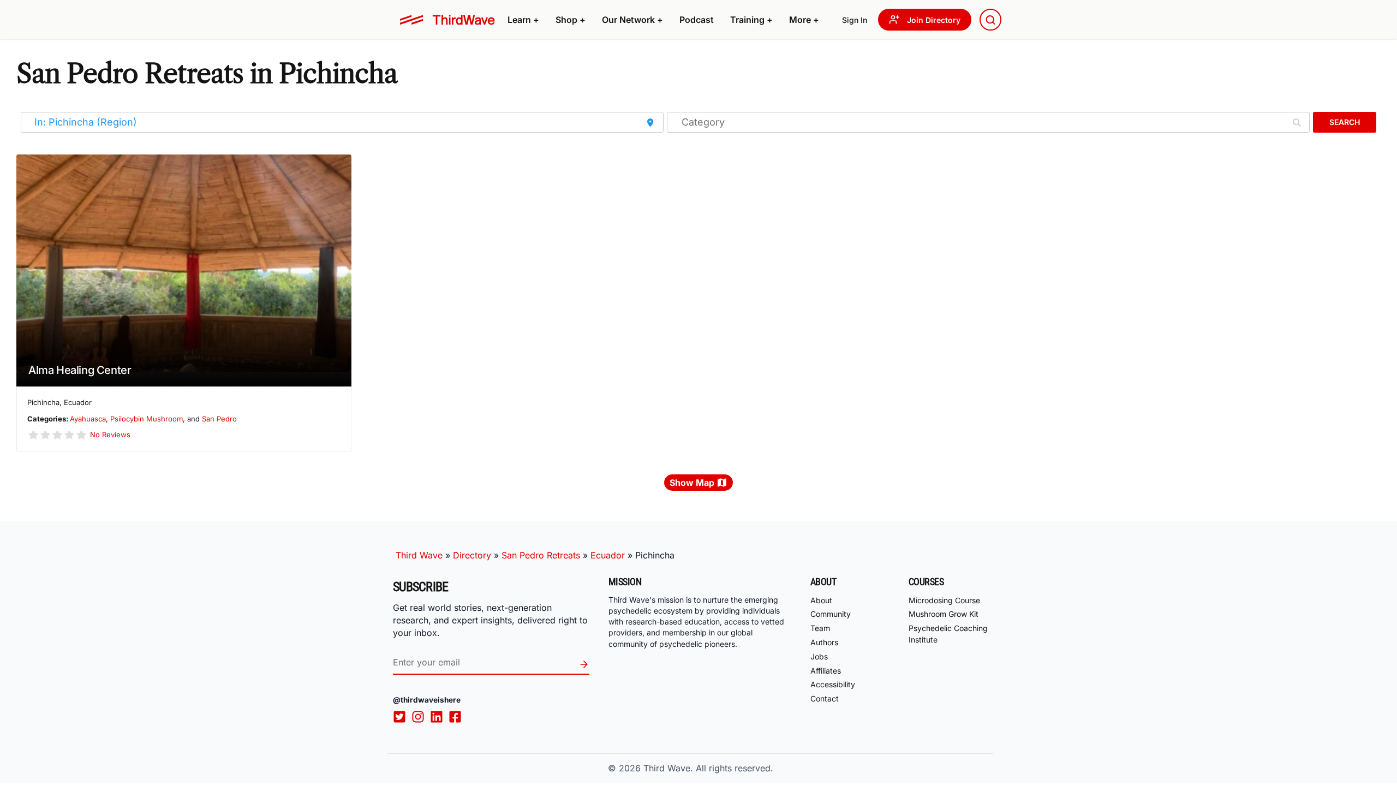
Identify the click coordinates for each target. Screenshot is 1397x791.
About (821, 600)
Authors (824, 642)
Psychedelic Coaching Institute (948, 633)
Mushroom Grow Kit (943, 613)
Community (830, 613)
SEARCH (1344, 122)
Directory (472, 555)
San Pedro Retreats (541, 555)
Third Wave (419, 555)
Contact (824, 698)
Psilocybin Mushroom (146, 418)
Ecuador (607, 555)
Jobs (819, 656)
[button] (523, 19)
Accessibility (832, 684)
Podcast (696, 19)
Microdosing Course (944, 600)
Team (820, 628)
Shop (571, 19)
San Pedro (219, 418)
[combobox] (990, 20)
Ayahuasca (88, 418)
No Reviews (110, 434)
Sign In (854, 20)
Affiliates (825, 670)
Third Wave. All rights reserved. (708, 768)
